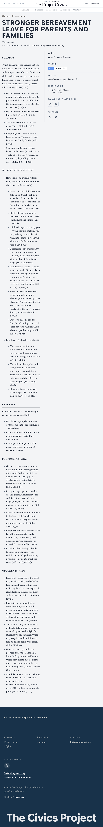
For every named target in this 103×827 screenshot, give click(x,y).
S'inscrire (95, 4)
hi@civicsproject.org (80, 742)
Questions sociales (71, 79)
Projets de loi (18, 16)
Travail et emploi (55, 79)
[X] (7, 765)
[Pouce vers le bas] (56, 104)
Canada (25, 10)
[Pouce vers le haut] (50, 104)
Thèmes (39, 10)
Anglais (47, 1)
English (8, 797)
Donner (84, 4)
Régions (8, 746)
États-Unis (51, 10)
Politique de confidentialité (17, 777)
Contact (77, 10)
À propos (65, 10)
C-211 (51, 52)
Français (55, 1)
